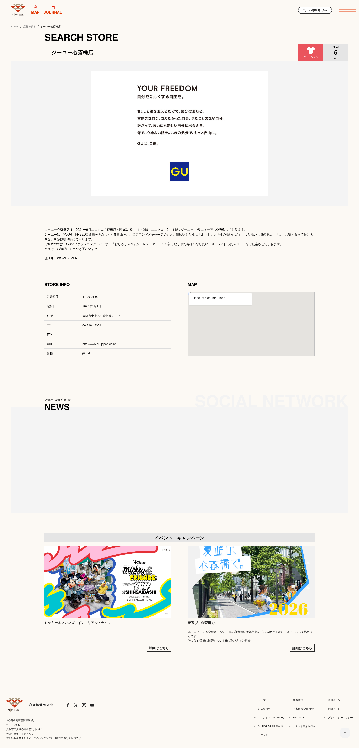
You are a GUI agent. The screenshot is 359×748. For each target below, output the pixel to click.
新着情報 (298, 700)
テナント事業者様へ (304, 726)
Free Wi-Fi (299, 717)
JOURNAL (53, 12)
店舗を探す (29, 26)
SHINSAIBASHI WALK (270, 726)
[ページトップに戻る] (345, 733)
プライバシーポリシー (340, 717)
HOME (14, 26)
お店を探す (264, 708)
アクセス (263, 735)
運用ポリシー (335, 700)
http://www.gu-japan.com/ (99, 344)
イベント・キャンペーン (271, 717)
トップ (262, 700)
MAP (35, 12)
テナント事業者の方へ (314, 10)
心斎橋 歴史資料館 (303, 708)
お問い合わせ (335, 708)
